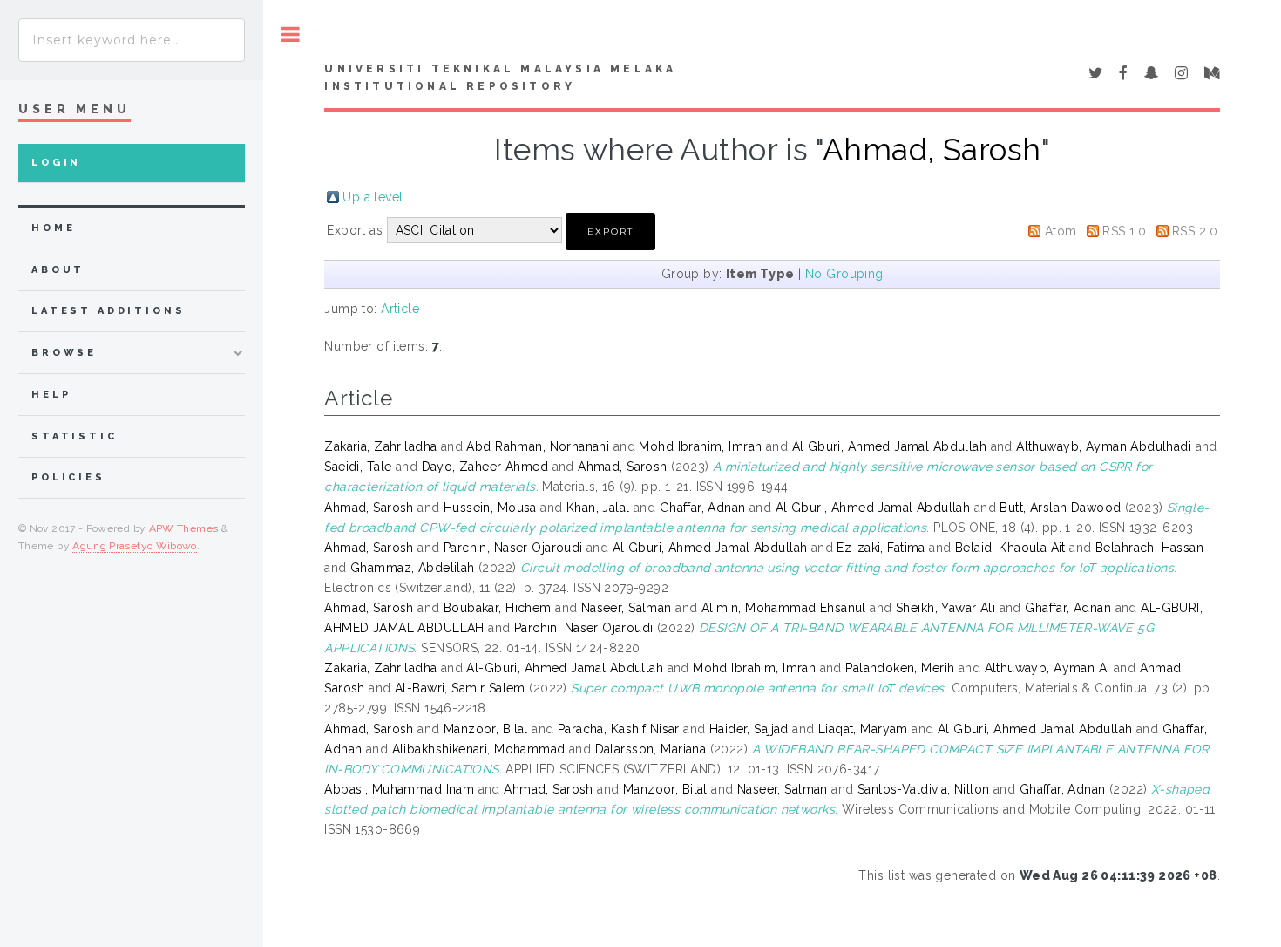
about (58, 270)
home (53, 228)
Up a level (372, 197)
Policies (68, 477)
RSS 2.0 (1194, 231)
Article (400, 309)
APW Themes (184, 528)
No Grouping (844, 274)
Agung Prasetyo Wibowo (134, 546)
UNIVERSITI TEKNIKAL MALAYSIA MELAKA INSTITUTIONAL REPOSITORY (500, 77)
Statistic (74, 436)
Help (51, 394)
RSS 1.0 (1124, 231)
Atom (1061, 231)
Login (56, 162)
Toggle (290, 34)
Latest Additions (108, 311)
